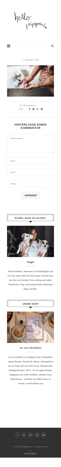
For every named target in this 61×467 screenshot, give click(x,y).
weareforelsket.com (34, 383)
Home (9, 47)
